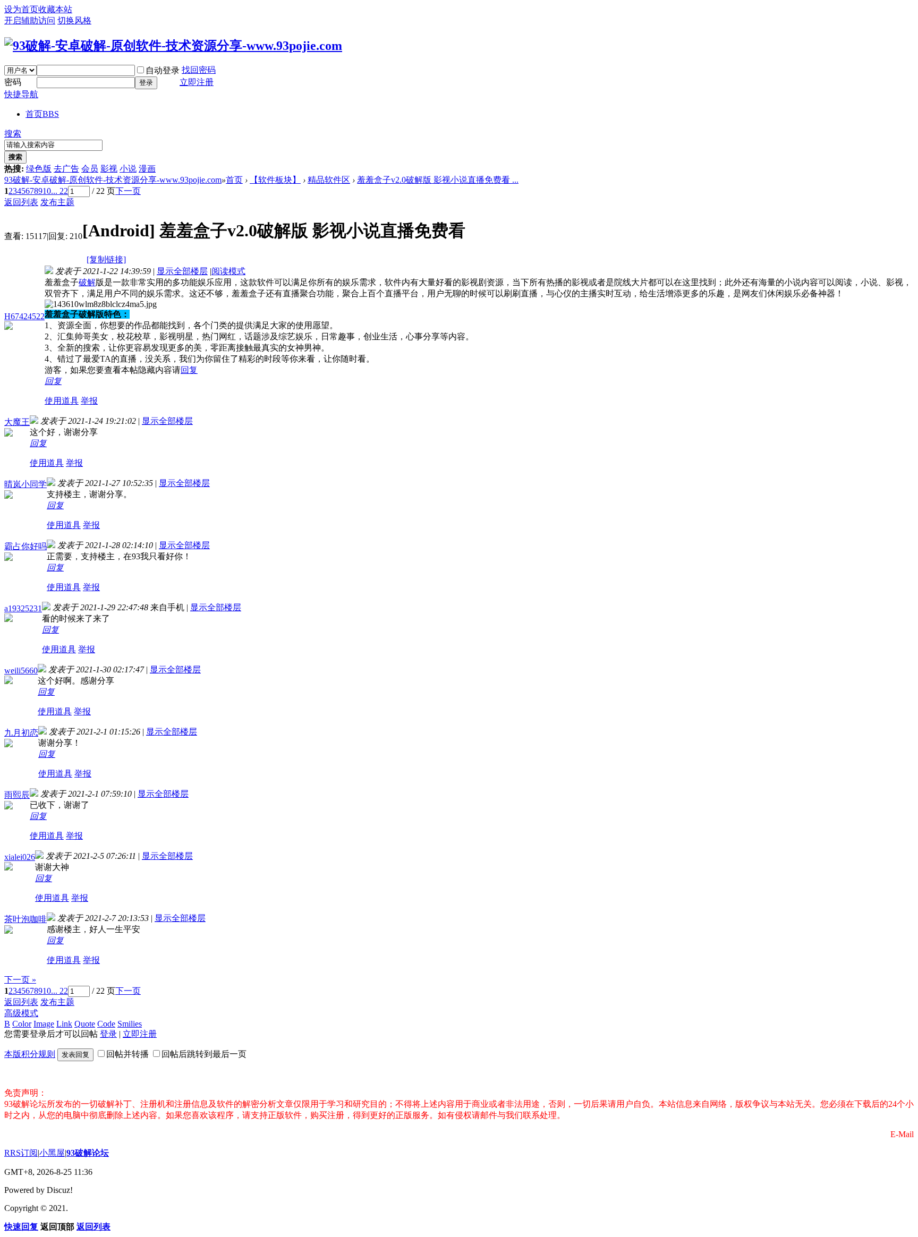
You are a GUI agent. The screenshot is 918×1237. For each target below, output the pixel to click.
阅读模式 (228, 271)
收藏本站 (55, 9)
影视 (108, 168)
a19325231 (23, 608)
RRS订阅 (21, 1152)
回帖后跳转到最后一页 (204, 1054)
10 (46, 190)
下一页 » (20, 979)
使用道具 (62, 400)
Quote (84, 1023)
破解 (87, 282)
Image (43, 1023)
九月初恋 (21, 732)
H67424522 (24, 316)
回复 (189, 369)
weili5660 (21, 670)
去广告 (66, 168)
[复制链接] (106, 259)
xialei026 (19, 856)
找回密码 (199, 69)
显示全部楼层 (182, 271)
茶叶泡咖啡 (25, 919)
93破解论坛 (87, 1152)
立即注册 (197, 82)
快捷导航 (21, 94)
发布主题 (57, 202)
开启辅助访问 (29, 20)
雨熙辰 (17, 794)
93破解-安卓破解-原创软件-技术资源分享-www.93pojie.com (113, 179)
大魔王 (17, 421)
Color (21, 1023)
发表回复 (75, 1055)
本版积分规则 (29, 1054)
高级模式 (21, 1013)
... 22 (59, 190)
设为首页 (21, 9)
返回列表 (21, 202)
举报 (89, 400)
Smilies (129, 1023)
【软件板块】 (275, 179)
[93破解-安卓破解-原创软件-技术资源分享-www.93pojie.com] (173, 46)
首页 (42, 113)
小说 (128, 168)
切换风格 (74, 20)
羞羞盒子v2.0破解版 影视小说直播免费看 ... (437, 179)
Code (106, 1023)
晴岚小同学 (25, 484)
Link (64, 1023)
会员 (89, 168)
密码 (12, 82)
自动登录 (163, 70)
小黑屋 (52, 1152)
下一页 (128, 190)
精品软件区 (329, 179)
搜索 (12, 133)
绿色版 (39, 168)
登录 (146, 83)
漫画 (147, 168)
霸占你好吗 (25, 546)
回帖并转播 (127, 1054)
